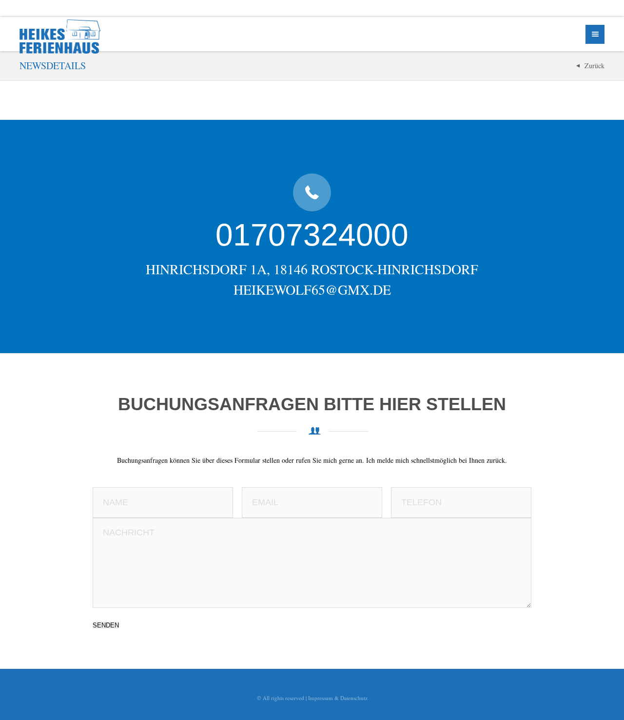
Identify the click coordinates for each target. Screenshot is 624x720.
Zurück (594, 65)
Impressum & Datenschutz (338, 697)
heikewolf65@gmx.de (312, 289)
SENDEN (106, 625)
